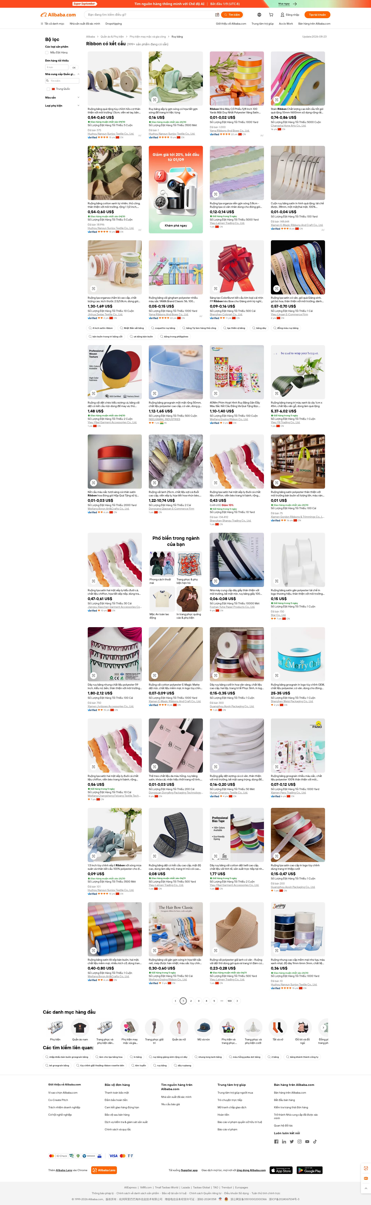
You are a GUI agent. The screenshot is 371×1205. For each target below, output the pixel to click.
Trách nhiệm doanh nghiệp (64, 1107)
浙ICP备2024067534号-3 (284, 1199)
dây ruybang (184, 1065)
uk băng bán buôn (143, 336)
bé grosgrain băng (59, 1065)
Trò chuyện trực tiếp (230, 1100)
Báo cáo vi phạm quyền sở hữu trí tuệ (240, 1122)
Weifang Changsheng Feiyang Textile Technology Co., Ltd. (115, 795)
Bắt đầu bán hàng (284, 1100)
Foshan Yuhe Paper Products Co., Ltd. (232, 606)
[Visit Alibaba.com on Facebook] (276, 1141)
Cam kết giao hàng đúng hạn (122, 1107)
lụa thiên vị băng (236, 328)
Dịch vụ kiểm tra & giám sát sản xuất (126, 1122)
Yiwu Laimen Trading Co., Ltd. (227, 223)
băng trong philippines (176, 336)
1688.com (146, 1187)
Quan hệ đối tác (283, 1125)
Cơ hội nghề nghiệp (60, 1114)
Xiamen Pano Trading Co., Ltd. (288, 792)
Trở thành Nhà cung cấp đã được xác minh (296, 1116)
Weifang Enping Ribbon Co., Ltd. (229, 419)
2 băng (275, 1057)
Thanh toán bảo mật (117, 1092)
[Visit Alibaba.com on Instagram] (299, 1141)
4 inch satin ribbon (103, 328)
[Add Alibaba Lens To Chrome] (104, 1170)
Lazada (185, 1187)
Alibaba (90, 36)
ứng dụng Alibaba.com (251, 1170)
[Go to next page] (237, 1000)
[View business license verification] (220, 1199)
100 (230, 1001)
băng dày (261, 328)
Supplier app (189, 1170)
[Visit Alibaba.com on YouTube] (307, 1141)
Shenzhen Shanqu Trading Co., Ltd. (230, 520)
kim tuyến (140, 1065)
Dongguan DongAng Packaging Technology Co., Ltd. (176, 792)
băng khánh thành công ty (304, 1057)
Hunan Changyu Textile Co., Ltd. (229, 792)
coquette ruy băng (165, 328)
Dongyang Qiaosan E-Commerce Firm (171, 508)
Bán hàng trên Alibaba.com (290, 1092)
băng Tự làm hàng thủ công (201, 328)
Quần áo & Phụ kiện (112, 36)
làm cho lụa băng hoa (111, 1057)
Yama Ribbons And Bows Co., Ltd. (229, 130)
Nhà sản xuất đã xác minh (176, 1096)
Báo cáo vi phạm (227, 1129)
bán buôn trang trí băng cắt (108, 336)
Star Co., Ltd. (278, 615)
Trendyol (226, 1187)
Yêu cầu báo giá (170, 1104)
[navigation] (62, 519)
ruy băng (162, 1065)
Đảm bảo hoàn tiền (116, 1100)
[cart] (272, 15)
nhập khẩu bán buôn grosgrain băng (68, 1057)
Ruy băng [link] (177, 36)
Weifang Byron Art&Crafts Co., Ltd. (108, 508)
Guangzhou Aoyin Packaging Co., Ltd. (232, 706)
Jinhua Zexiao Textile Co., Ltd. (105, 314)
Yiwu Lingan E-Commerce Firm (289, 314)
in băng (138, 1057)
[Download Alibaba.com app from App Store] (281, 1170)
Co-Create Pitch (58, 1100)
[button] (217, 14)
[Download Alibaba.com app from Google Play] (310, 1170)
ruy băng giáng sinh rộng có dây (170, 1057)
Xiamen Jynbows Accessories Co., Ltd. (111, 706)
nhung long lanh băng (210, 1057)
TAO (215, 1187)
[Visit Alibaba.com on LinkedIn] (284, 1141)
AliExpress (130, 1187)
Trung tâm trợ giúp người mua (235, 1092)
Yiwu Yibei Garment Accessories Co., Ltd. (112, 422)
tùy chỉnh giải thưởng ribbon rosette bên (102, 1065)
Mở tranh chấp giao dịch (232, 1107)
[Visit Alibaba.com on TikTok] (315, 1141)
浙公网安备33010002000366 (249, 1199)
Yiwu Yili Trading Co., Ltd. (285, 422)
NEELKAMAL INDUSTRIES (164, 419)
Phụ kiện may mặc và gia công (148, 36)
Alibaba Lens (64, 1170)
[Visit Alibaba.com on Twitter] (291, 1141)
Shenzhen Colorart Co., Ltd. (226, 314)
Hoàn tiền (223, 1114)
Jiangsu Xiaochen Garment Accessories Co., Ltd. (115, 606)
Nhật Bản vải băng (134, 328)
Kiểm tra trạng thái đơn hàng (291, 1107)
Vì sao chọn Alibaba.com (62, 1092)
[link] (366, 1168)
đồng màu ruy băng (287, 328)
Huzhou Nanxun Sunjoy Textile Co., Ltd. (111, 133)
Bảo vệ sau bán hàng (117, 1114)
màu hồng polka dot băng (246, 1057)
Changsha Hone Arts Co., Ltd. (288, 125)
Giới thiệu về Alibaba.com (64, 1084)
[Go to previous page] (175, 1000)
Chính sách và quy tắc (118, 1129)
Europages (241, 1187)
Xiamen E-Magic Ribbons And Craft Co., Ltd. (297, 225)
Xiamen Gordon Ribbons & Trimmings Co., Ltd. (298, 516)
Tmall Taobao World (166, 1187)
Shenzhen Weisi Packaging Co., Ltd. (292, 701)
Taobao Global (201, 1187)
